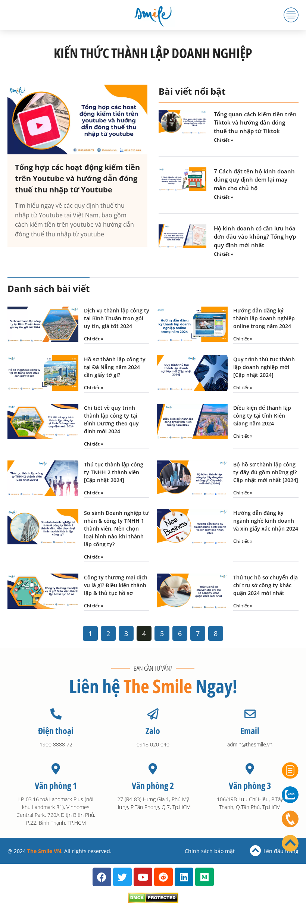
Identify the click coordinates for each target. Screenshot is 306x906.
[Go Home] (290, 843)
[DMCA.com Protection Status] (153, 901)
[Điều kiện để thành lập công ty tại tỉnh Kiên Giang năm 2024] (192, 426)
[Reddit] (163, 877)
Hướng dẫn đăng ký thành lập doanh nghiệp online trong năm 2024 (264, 318)
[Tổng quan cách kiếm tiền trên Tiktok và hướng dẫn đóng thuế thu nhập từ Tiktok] (182, 127)
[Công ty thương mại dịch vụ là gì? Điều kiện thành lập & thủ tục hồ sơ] (42, 592)
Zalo (153, 730)
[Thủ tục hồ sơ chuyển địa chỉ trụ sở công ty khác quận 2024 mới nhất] (192, 592)
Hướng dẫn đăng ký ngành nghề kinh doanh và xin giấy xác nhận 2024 (265, 520)
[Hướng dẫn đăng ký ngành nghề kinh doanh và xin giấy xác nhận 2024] (192, 535)
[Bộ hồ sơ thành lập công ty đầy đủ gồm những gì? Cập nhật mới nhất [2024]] (192, 479)
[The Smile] (153, 15)
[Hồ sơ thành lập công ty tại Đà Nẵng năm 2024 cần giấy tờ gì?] (42, 374)
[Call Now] (290, 819)
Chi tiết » (223, 140)
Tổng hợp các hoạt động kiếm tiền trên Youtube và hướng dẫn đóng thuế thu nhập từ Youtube (77, 178)
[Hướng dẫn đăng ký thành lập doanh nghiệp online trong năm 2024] (192, 325)
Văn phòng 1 (56, 785)
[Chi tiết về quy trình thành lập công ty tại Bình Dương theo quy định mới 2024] (42, 426)
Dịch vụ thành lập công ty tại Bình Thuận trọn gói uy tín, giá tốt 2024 (116, 318)
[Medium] (204, 877)
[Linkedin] (184, 877)
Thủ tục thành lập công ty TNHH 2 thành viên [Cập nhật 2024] (113, 472)
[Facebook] (102, 877)
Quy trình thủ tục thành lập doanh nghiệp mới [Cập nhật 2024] (264, 367)
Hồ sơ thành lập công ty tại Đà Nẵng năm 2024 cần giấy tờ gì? (115, 367)
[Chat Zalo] (290, 794)
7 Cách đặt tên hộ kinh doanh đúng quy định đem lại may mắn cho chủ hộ (254, 179)
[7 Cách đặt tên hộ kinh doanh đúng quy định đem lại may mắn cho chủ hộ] (182, 184)
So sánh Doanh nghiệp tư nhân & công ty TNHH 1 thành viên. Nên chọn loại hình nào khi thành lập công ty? (116, 528)
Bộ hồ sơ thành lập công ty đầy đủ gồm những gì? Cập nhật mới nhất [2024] (265, 472)
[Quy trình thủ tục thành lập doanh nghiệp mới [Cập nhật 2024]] (192, 374)
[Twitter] (122, 877)
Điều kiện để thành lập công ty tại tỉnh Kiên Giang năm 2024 (262, 415)
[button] (291, 14)
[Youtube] (143, 877)
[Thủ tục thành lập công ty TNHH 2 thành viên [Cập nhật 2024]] (42, 479)
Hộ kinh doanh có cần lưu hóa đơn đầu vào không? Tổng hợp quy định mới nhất (255, 236)
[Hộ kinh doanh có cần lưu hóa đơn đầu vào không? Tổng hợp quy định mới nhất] (182, 241)
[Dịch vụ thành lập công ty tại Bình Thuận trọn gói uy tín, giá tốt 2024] (42, 325)
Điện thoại (56, 730)
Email (249, 730)
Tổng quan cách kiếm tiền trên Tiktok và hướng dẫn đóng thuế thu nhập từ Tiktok (255, 122)
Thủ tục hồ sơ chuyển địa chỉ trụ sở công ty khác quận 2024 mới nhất (265, 585)
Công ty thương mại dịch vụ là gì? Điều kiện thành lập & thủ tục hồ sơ (115, 585)
